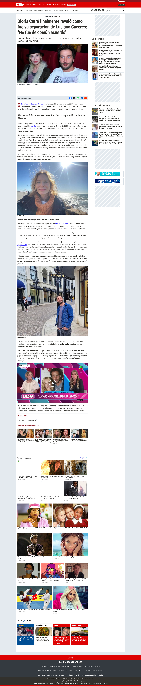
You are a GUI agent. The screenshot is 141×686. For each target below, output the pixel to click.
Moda (54, 5)
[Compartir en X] (74, 98)
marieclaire (43, 625)
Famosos (34, 5)
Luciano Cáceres (61, 224)
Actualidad (42, 5)
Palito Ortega (19, 10)
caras (61, 625)
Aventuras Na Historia (65, 671)
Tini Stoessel (28, 10)
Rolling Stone (78, 671)
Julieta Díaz (48, 10)
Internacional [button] (61, 5)
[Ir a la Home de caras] (20, 6)
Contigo (54, 671)
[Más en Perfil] (27, 621)
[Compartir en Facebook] (70, 98)
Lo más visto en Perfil (102, 105)
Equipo (78, 675)
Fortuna (67, 666)
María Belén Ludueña (58, 10)
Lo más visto (98, 38)
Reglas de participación (89, 675)
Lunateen (90, 666)
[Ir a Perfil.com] (121, 1)
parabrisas (79, 625)
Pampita (67, 10)
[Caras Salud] (107, 175)
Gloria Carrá (22, 244)
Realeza (49, 5)
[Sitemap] (80, 662)
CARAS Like (71, 4)
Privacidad (71, 675)
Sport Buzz (87, 671)
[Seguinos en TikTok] (103, 10)
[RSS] (76, 662)
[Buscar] (123, 10)
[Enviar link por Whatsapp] (78, 98)
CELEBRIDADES (48, 16)
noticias (25, 625)
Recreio (94, 671)
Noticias (28, 5)
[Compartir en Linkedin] (82, 98)
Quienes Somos (52, 675)
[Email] (85, 98)
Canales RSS (42, 675)
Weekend (75, 666)
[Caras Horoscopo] (107, 183)
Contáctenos (62, 675)
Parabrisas (82, 666)
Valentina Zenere (38, 10)
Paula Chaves (75, 10)
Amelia (33, 126)
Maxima (100, 671)
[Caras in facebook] (95, 10)
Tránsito (100, 675)
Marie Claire (60, 666)
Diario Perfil (44, 666)
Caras (49, 671)
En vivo (122, 5)
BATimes (97, 666)
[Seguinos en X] (99, 10)
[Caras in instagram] (92, 10)
